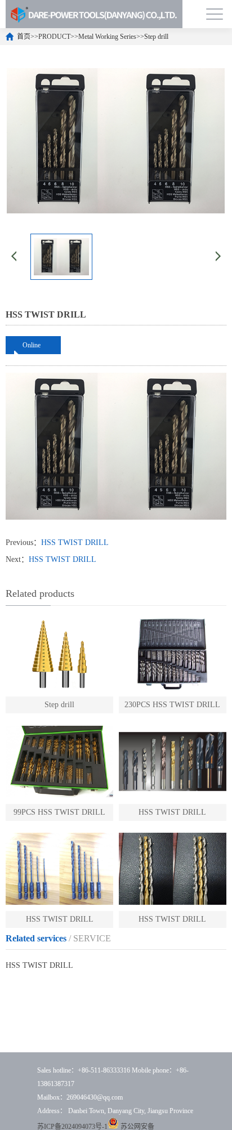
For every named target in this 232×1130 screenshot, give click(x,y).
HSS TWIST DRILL (75, 542)
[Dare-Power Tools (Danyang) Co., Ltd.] (94, 14)
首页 (23, 37)
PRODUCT (54, 37)
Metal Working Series (107, 37)
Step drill (156, 37)
